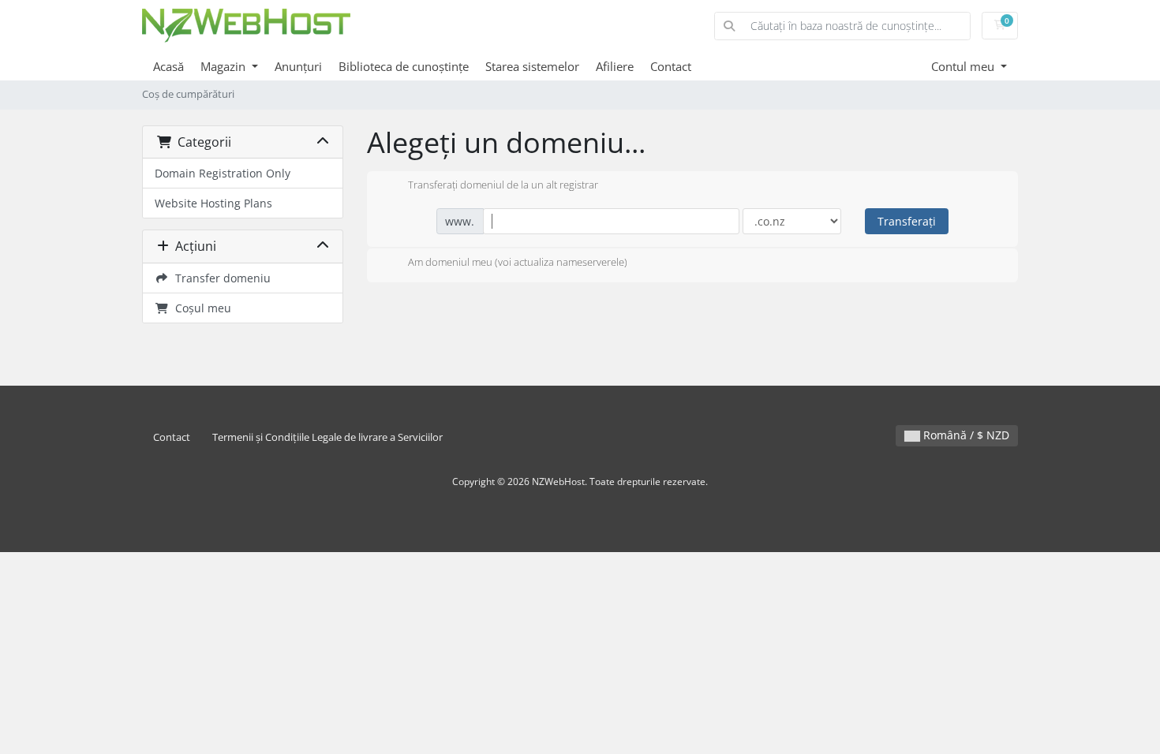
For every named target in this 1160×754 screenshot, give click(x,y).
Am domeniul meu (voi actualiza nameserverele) (517, 262)
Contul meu (964, 66)
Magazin (224, 66)
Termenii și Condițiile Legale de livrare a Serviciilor (327, 437)
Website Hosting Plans (213, 203)
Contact (670, 66)
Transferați (906, 221)
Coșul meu (200, 307)
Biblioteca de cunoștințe (404, 66)
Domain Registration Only (222, 173)
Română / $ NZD (964, 434)
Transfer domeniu (220, 278)
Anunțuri (298, 66)
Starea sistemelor (532, 66)
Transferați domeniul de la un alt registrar (503, 184)
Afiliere (615, 66)
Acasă (168, 66)
